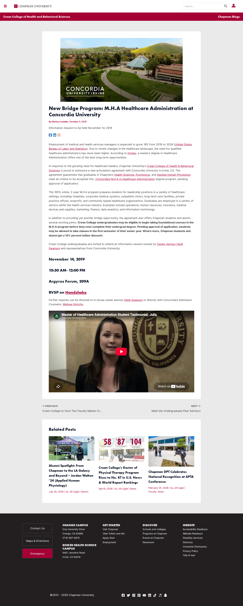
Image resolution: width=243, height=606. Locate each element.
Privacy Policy (190, 551)
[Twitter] (128, 595)
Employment (109, 542)
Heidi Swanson (133, 300)
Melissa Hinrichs (73, 304)
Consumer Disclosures (195, 546)
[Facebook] (50, 135)
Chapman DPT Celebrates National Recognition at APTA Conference (171, 477)
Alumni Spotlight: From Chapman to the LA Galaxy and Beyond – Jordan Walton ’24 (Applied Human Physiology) (71, 475)
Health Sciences (124, 174)
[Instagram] (59, 135)
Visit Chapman (110, 529)
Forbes (132, 153)
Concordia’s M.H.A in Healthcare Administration (125, 179)
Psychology (142, 174)
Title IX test (189, 555)
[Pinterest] (139, 595)
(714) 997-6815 (71, 537)
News (133, 488)
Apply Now (109, 537)
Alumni (84, 491)
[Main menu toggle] (5, 6)
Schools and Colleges (154, 529)
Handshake (76, 292)
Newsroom (148, 542)
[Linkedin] (54, 135)
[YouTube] (144, 595)
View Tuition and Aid (113, 533)
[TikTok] (155, 595)
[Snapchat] (165, 595)
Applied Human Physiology (174, 174)
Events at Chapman (153, 537)
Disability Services (192, 537)
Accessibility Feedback (195, 529)
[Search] (225, 6)
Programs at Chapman (155, 533)
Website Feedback (193, 533)
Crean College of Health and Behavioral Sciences (36, 16)
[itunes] (160, 595)
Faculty (152, 491)
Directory (188, 542)
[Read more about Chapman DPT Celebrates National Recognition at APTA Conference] (171, 451)
